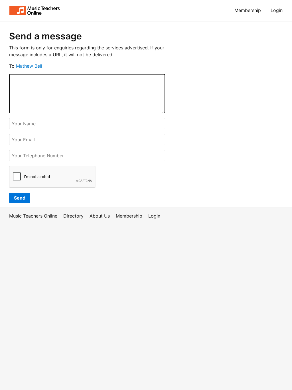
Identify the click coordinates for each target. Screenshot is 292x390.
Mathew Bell (29, 66)
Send (19, 198)
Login (277, 10)
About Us (100, 216)
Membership (247, 10)
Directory (73, 216)
